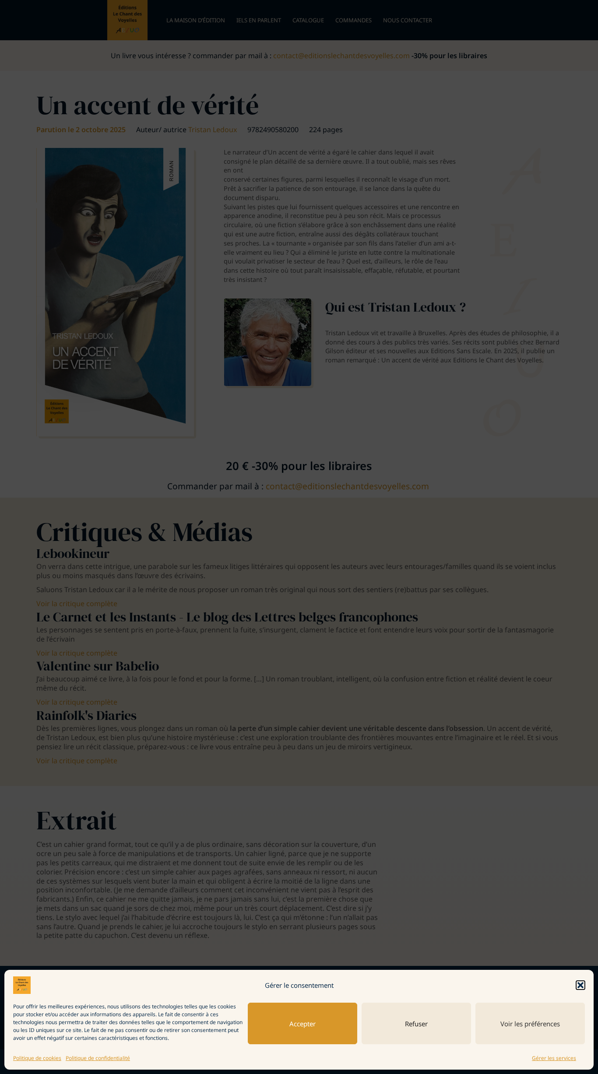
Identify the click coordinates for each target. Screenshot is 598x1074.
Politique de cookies (37, 1058)
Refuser (416, 1023)
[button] (580, 985)
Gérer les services (554, 1058)
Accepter (302, 1023)
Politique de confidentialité (98, 1058)
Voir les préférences (530, 1023)
